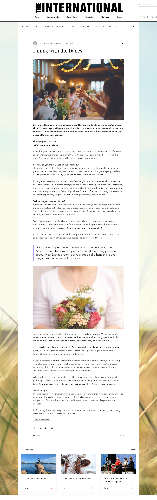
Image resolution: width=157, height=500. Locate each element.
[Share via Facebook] (34, 428)
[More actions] (122, 43)
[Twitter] (152, 17)
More (111, 26)
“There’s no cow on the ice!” (77, 478)
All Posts (24, 26)
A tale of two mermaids (35, 478)
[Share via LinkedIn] (46, 428)
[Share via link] (52, 428)
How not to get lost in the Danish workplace (116, 480)
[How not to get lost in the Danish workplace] (118, 464)
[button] (133, 26)
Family (35, 26)
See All (133, 449)
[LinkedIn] (148, 17)
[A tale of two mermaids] (38, 464)
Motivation (99, 26)
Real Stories (85, 26)
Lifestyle (71, 26)
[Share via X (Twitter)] (40, 428)
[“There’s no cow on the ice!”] (78, 464)
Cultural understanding (53, 26)
